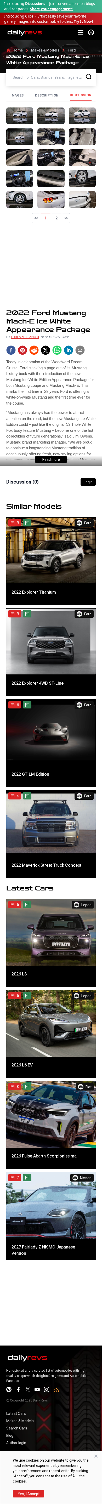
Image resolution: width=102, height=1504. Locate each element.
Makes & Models (45, 50)
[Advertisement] (51, 266)
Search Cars (16, 1428)
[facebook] (11, 350)
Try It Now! (83, 21)
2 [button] (56, 218)
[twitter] (45, 350)
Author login (16, 1443)
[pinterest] (22, 350)
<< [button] (36, 218)
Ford (72, 50)
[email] (80, 350)
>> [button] (66, 218)
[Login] (91, 32)
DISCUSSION (81, 95)
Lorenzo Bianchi (25, 337)
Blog (9, 1435)
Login (88, 482)
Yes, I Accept (28, 1494)
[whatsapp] (57, 350)
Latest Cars (16, 1413)
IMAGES (17, 95)
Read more (51, 459)
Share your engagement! (51, 8)
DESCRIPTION (47, 95)
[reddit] (34, 350)
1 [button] (45, 218)
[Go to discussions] (27, 522)
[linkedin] (68, 350)
